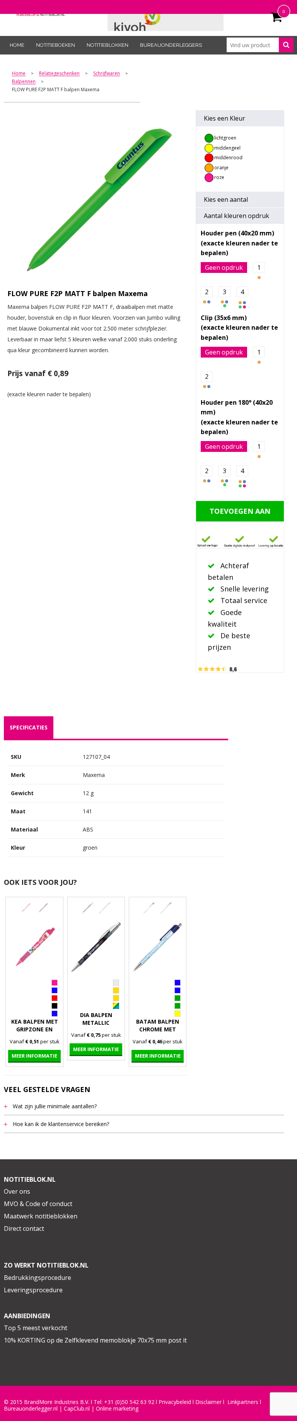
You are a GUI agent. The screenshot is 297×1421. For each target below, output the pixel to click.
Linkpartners (242, 1402)
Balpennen (24, 81)
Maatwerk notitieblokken (40, 1216)
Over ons (17, 1191)
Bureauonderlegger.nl (31, 1409)
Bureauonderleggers (171, 45)
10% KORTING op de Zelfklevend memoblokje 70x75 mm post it (95, 1340)
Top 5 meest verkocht (35, 1328)
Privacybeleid (175, 1402)
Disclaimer (208, 1402)
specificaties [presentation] (29, 727)
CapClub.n (76, 1409)
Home (17, 45)
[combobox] (260, 44)
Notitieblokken (107, 45)
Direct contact (24, 1228)
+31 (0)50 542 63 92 (129, 1402)
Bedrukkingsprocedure (37, 1277)
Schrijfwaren (106, 73)
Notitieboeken (55, 45)
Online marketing (117, 1409)
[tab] (28, 727)
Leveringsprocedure (33, 1290)
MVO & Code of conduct (38, 1204)
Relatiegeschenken (59, 73)
